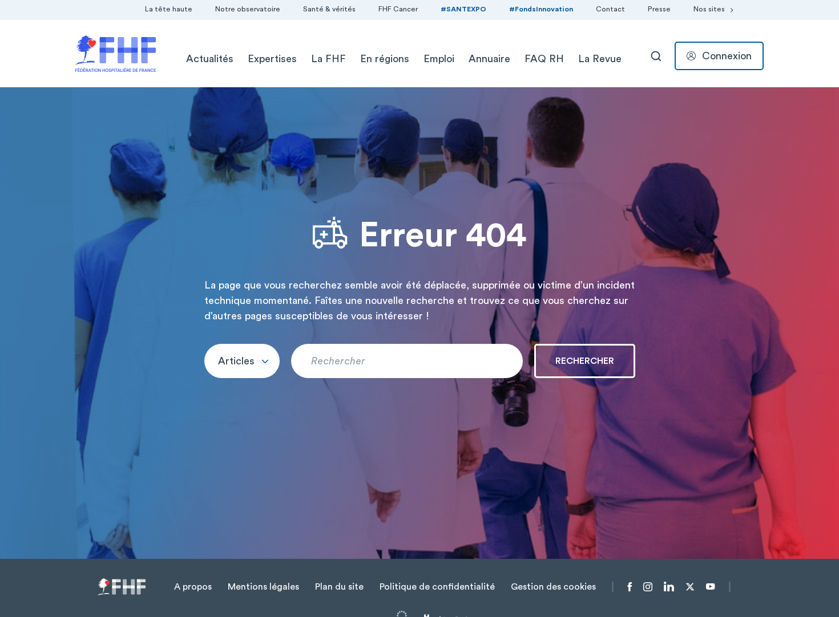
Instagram (647, 586)
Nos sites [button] (709, 9)
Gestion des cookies (553, 586)
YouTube (710, 586)
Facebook (630, 586)
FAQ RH (544, 59)
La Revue (600, 59)
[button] (242, 361)
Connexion (727, 56)
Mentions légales (263, 586)
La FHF (328, 59)
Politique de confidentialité (437, 586)
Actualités (209, 59)
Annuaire (489, 59)
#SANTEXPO (463, 9)
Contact (610, 9)
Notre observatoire (247, 9)
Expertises (272, 59)
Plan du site (339, 586)
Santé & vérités (329, 9)
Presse (659, 9)
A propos (193, 586)
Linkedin (669, 586)
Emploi (438, 59)
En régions (384, 59)
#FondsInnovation (541, 9)
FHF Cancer (398, 9)
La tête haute (168, 9)
